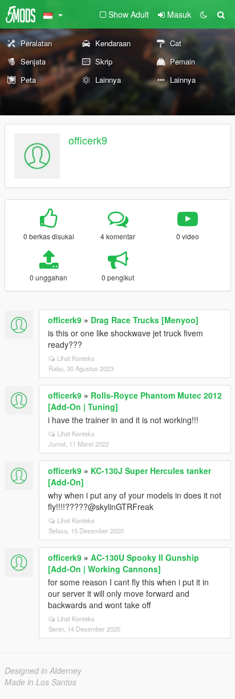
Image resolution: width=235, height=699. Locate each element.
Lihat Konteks (76, 358)
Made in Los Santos (40, 682)
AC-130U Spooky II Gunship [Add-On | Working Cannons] (123, 563)
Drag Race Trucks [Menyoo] (144, 320)
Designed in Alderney (43, 670)
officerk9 (87, 139)
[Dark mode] (204, 14)
